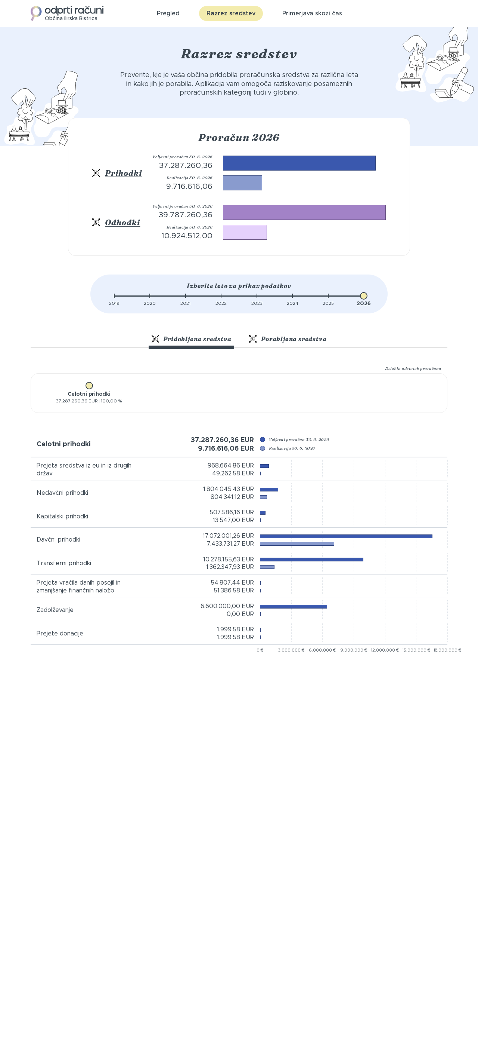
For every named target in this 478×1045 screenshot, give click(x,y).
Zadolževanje (55, 610)
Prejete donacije (60, 634)
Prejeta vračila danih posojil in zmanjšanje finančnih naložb (79, 587)
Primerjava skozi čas (312, 13)
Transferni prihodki (64, 563)
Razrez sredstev (231, 13)
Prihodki (123, 173)
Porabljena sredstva (293, 339)
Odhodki (122, 222)
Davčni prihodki (58, 540)
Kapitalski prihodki (62, 517)
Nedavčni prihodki (62, 493)
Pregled (168, 13)
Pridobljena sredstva (197, 339)
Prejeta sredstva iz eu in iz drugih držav (84, 469)
